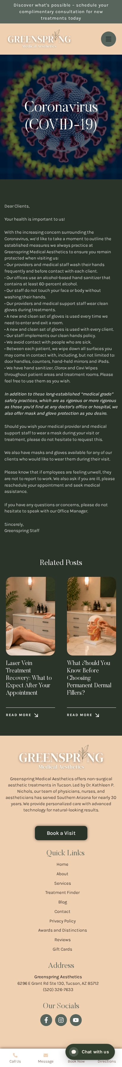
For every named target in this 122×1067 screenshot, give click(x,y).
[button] (22, 715)
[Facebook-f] (46, 1020)
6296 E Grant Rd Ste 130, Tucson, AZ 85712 (58, 983)
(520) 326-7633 (58, 989)
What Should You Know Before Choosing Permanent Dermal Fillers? (89, 678)
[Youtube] (76, 1020)
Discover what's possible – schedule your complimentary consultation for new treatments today (61, 11)
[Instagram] (61, 1020)
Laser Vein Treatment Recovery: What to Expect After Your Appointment (29, 678)
